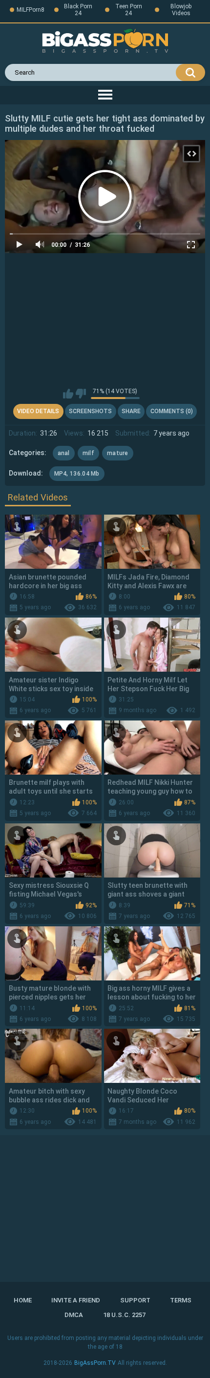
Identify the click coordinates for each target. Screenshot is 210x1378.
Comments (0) (171, 411)
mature (117, 453)
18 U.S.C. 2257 (124, 1314)
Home (23, 1300)
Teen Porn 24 (128, 10)
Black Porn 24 (78, 10)
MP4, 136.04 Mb (77, 473)
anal (64, 453)
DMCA (73, 1314)
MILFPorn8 (30, 9)
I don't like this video (81, 394)
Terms (180, 1300)
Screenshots (90, 411)
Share (131, 411)
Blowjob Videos (180, 10)
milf (88, 453)
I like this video (68, 394)
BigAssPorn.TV (95, 1362)
